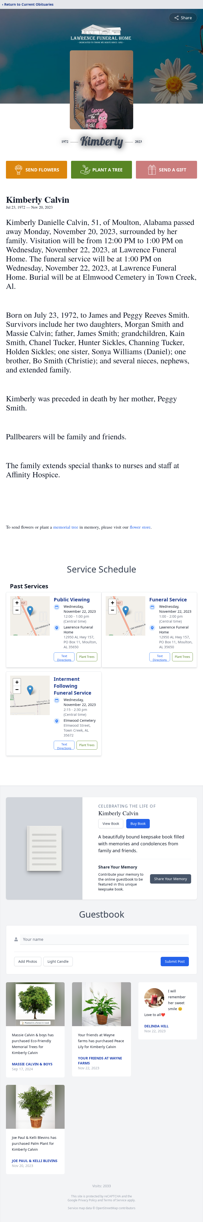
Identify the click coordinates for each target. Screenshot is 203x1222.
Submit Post (175, 961)
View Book (110, 823)
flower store (140, 527)
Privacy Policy (87, 1200)
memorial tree (65, 527)
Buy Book (138, 823)
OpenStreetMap (107, 1208)
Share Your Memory (170, 878)
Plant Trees (87, 657)
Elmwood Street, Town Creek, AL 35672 (77, 730)
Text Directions (64, 657)
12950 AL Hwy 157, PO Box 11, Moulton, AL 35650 (80, 642)
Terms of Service (115, 1200)
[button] (30, 611)
